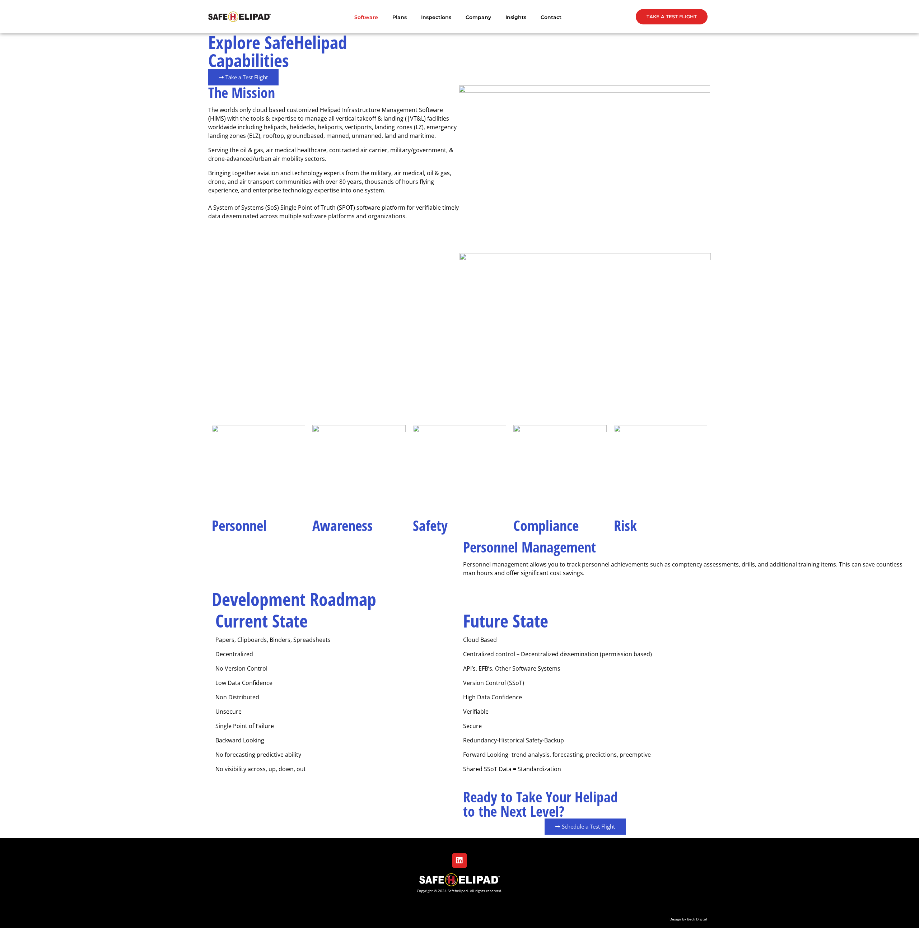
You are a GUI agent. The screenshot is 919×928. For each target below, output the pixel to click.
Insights (515, 17)
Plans (399, 17)
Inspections (436, 17)
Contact (551, 17)
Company (478, 17)
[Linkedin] (459, 860)
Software (366, 17)
